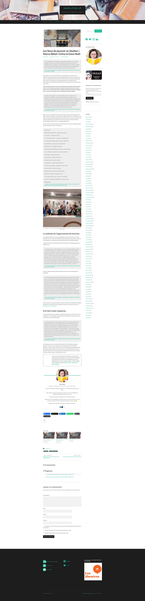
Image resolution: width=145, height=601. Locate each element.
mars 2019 (88, 211)
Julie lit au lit (72, 8)
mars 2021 (88, 157)
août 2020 (88, 171)
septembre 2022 (89, 126)
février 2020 (88, 185)
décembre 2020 (89, 161)
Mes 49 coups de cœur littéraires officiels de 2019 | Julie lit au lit (60, 477)
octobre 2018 (88, 223)
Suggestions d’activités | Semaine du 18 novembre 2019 (51, 456)
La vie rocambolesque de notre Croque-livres (72, 456)
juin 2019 (87, 204)
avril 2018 (88, 237)
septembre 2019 (89, 197)
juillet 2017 (88, 258)
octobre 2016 (88, 279)
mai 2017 (87, 263)
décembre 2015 (89, 303)
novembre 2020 (89, 164)
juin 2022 (87, 133)
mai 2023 (87, 121)
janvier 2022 (88, 140)
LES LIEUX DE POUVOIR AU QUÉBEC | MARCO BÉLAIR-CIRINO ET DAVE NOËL (62, 70)
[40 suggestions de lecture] (75, 435)
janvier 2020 (88, 187)
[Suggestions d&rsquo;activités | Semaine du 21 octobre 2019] (62, 435)
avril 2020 (88, 180)
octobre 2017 (88, 251)
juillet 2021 (88, 150)
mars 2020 (88, 183)
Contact (93, 21)
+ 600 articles (76, 21)
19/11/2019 (45, 56)
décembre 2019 (89, 190)
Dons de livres (85, 21)
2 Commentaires (64, 56)
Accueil (45, 21)
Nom (44, 508)
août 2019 (88, 199)
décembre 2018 (89, 218)
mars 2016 (88, 296)
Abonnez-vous (89, 98)
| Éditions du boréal (49, 71)
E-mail (44, 514)
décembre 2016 (89, 275)
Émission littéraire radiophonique (63, 21)
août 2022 (88, 128)
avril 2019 (88, 209)
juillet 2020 (88, 173)
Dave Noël (46, 451)
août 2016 (88, 284)
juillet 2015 (88, 312)
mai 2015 (87, 317)
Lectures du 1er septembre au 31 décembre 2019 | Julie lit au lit (60, 474)
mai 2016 (87, 291)
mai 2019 (87, 206)
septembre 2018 (89, 225)
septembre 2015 (89, 308)
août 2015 (88, 310)
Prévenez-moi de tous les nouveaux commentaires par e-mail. (58, 530)
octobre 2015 (88, 305)
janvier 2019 (88, 216)
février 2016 (88, 298)
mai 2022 (87, 135)
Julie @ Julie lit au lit (54, 56)
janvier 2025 (88, 117)
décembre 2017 (89, 246)
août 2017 (88, 256)
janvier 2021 (88, 159)
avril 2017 (88, 265)
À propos (51, 21)
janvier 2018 (88, 244)
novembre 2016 (89, 277)
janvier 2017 (88, 272)
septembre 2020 (89, 168)
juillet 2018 (88, 230)
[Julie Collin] (62, 375)
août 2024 (88, 119)
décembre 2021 (89, 143)
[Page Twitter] (62, 408)
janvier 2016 (88, 301)
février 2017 (88, 270)
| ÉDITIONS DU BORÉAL (49, 110)
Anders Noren (89, 593)
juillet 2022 (88, 131)
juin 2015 (87, 315)
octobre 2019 (88, 194)
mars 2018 (88, 239)
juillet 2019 (88, 202)
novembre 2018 (89, 220)
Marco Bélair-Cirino (53, 451)
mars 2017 (88, 268)
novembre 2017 (89, 249)
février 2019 (88, 213)
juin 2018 (87, 232)
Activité (46, 448)
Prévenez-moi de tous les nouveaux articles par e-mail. (56, 533)
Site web (45, 520)
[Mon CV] (64, 408)
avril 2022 (88, 138)
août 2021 (88, 147)
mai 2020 (87, 178)
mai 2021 (87, 154)
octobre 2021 (88, 145)
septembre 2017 (89, 253)
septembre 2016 (89, 282)
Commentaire (46, 495)
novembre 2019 (89, 192)
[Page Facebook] (60, 408)
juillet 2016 (88, 286)
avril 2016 (88, 293)
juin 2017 (87, 260)
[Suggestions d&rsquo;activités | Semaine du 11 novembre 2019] (49, 435)
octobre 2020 (88, 166)
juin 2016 (87, 289)
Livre (49, 448)
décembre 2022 (89, 124)
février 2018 (88, 242)
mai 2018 (87, 235)
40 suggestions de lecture (73, 439)
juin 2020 (87, 176)
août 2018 (88, 227)
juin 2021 (87, 152)
